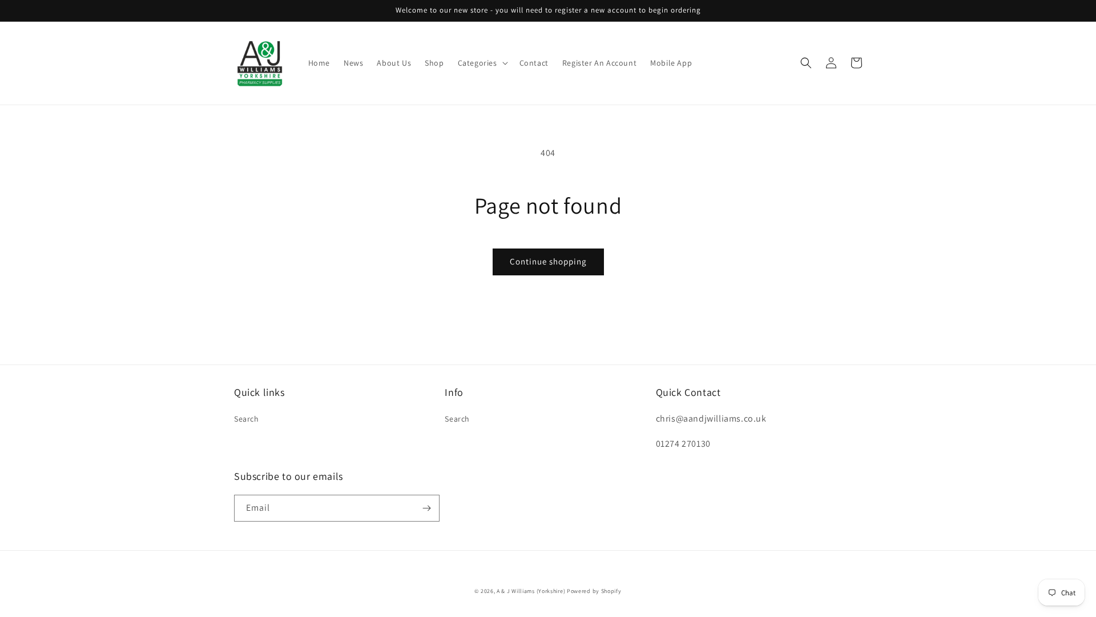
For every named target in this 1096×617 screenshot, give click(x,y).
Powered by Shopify (594, 591)
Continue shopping (548, 261)
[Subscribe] (426, 508)
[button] (482, 63)
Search (246, 419)
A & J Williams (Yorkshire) (531, 591)
